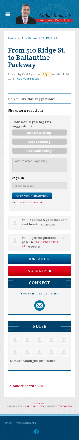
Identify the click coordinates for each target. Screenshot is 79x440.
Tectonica (65, 406)
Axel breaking (39, 142)
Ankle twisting (39, 132)
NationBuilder (34, 406)
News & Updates (26, 423)
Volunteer (39, 270)
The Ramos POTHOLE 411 (40, 38)
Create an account (29, 202)
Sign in (39, 403)
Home (12, 38)
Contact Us (39, 259)
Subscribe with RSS (28, 386)
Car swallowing (39, 151)
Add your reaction (29, 78)
